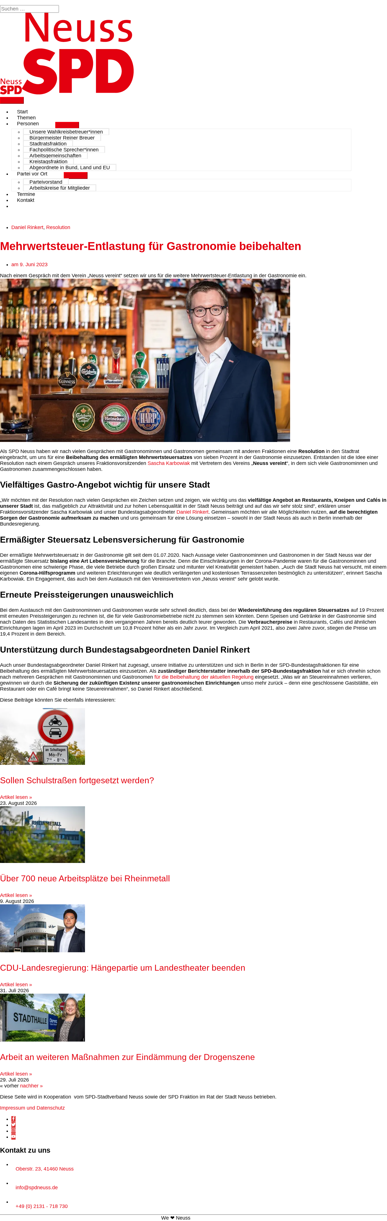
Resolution (58, 227)
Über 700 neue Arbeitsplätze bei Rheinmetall (85, 878)
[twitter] (13, 1125)
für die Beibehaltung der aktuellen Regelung (204, 677)
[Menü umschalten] (67, 125)
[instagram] (13, 1131)
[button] (19, 206)
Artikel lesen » (16, 797)
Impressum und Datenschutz (32, 1108)
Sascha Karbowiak (169, 463)
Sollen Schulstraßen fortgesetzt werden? (77, 780)
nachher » (31, 1086)
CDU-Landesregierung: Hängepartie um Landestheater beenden (125, 967)
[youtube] (13, 1137)
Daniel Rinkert (27, 227)
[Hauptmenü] (12, 100)
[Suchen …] (30, 9)
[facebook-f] (13, 1119)
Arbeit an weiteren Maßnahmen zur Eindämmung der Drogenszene (127, 1057)
